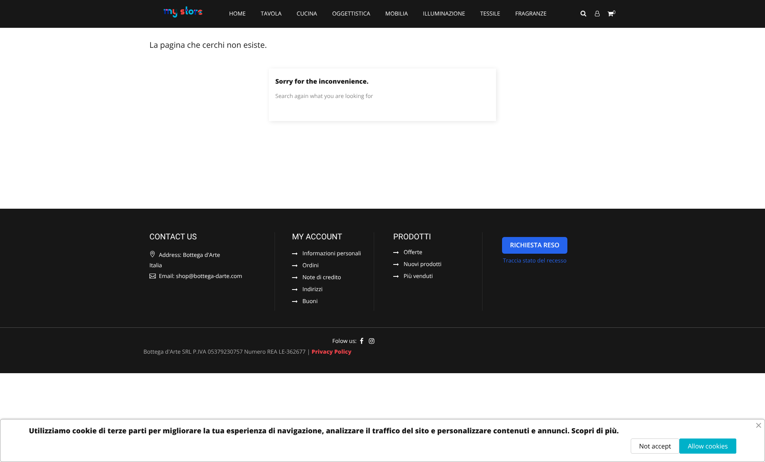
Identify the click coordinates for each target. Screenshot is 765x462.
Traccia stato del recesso (535, 260)
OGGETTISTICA (351, 14)
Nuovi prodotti (422, 265)
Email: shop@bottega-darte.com (199, 276)
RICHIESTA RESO (534, 245)
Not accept (655, 446)
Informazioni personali (331, 254)
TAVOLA (271, 14)
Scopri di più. (595, 431)
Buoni (310, 302)
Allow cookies (708, 446)
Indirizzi (312, 290)
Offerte (413, 253)
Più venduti (418, 277)
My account (317, 236)
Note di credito (321, 278)
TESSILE (490, 14)
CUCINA (307, 14)
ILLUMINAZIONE (444, 14)
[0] (610, 14)
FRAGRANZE (531, 14)
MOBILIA (396, 14)
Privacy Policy (331, 352)
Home (237, 14)
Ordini (310, 266)
